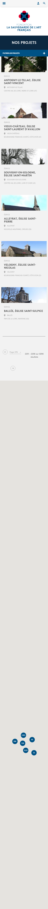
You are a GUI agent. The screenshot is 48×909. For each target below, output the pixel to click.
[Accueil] (24, 21)
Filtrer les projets (11, 53)
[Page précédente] (5, 352)
